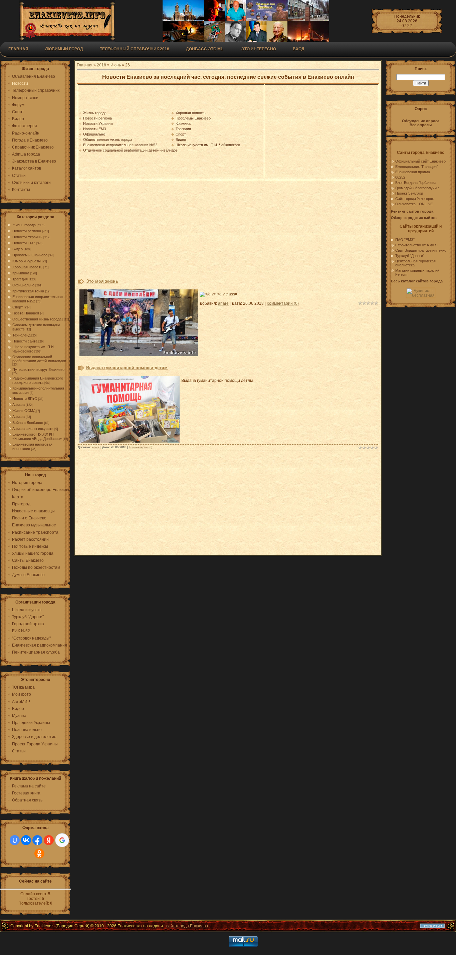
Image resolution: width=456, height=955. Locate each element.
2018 (101, 65)
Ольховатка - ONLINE (414, 204)
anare (223, 303)
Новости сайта (24, 341)
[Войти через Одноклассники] (39, 854)
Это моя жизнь (102, 281)
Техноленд (21, 335)
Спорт (17, 307)
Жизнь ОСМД (23, 411)
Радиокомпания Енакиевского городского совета (37, 380)
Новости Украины (27, 237)
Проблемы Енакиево (29, 255)
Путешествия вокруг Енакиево (38, 370)
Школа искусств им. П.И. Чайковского (208, 145)
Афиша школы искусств (32, 429)
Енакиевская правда (412, 172)
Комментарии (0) (283, 303)
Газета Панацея (25, 313)
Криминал (20, 273)
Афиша (18, 405)
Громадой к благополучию (417, 188)
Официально (23, 285)
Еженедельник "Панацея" (416, 167)
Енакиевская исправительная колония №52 (120, 145)
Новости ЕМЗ (23, 243)
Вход (298, 49)
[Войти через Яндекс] (49, 840)
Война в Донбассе (27, 423)
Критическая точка (28, 291)
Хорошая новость (27, 267)
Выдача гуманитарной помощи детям (127, 367)
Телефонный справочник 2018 (134, 49)
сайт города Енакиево (187, 926)
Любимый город (64, 49)
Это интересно (258, 49)
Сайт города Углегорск (414, 199)
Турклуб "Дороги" (409, 256)
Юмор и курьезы (26, 261)
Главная (18, 49)
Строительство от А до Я (416, 245)
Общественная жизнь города (36, 319)
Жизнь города (24, 225)
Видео (17, 249)
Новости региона (26, 231)
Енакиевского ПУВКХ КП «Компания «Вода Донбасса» (37, 436)
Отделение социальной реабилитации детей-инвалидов (39, 359)
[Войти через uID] (15, 840)
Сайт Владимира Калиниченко (420, 250)
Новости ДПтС (24, 399)
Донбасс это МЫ (205, 49)
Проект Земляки (409, 193)
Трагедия (20, 279)
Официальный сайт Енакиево (420, 161)
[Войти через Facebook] (37, 840)
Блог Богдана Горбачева (415, 183)
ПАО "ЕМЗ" (405, 240)
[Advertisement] (321, 132)
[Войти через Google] (62, 840)
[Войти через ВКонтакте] (26, 840)
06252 (400, 177)
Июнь (115, 65)
